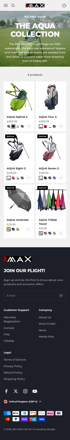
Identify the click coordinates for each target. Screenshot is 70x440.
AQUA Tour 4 (48, 117)
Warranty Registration (12, 319)
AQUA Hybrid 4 (17, 117)
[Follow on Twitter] (15, 391)
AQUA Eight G (16, 168)
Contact (9, 328)
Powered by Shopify (44, 429)
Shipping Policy (14, 379)
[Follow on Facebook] (6, 391)
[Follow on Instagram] (25, 391)
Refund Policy (13, 372)
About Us (45, 317)
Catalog (9, 340)
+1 (28, 178)
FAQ (7, 334)
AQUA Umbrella (18, 220)
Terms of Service (15, 359)
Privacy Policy (13, 366)
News (42, 330)
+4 (61, 178)
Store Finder (47, 323)
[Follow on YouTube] (34, 391)
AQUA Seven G (49, 168)
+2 (28, 126)
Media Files (46, 336)
